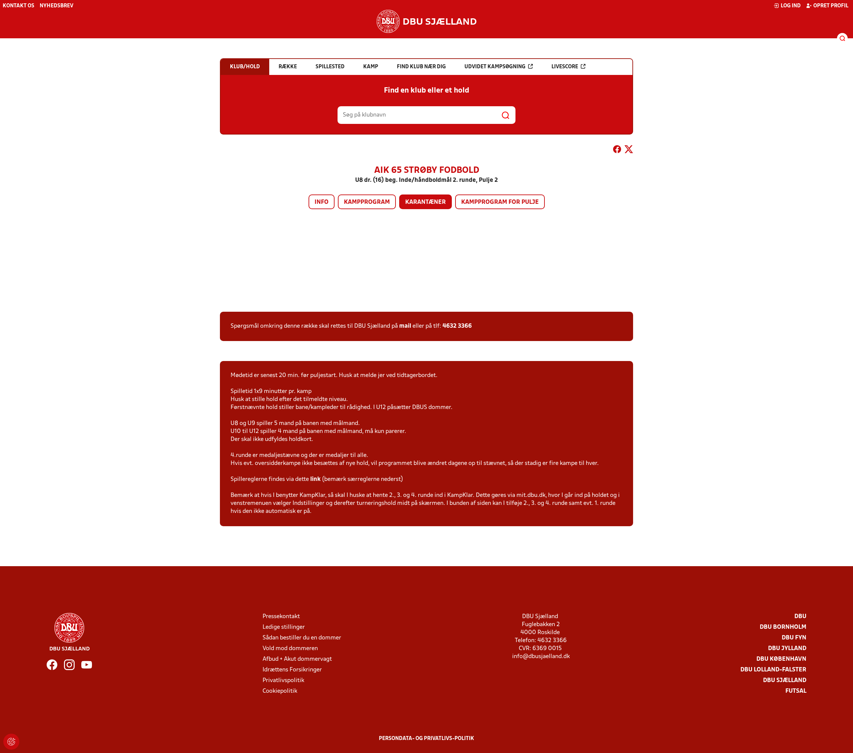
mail (405, 326)
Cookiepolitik (280, 691)
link (315, 479)
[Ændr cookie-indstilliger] (11, 742)
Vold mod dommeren (290, 648)
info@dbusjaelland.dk (541, 656)
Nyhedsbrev (56, 6)
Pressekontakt (281, 616)
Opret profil (830, 6)
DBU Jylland (787, 648)
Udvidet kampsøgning (494, 67)
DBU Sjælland (784, 680)
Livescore (564, 67)
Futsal (795, 691)
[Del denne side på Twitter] (628, 150)
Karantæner (425, 202)
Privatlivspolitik (283, 680)
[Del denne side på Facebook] (617, 150)
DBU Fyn (794, 638)
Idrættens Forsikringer (292, 670)
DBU (800, 616)
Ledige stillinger (284, 627)
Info (322, 202)
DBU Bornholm (783, 627)
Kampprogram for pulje (500, 202)
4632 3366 (457, 326)
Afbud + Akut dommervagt (297, 659)
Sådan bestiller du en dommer (302, 638)
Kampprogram (367, 202)
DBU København (781, 659)
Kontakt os (18, 6)
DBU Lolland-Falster (773, 670)
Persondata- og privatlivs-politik (426, 738)
